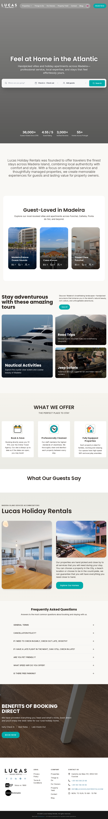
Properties (26, 10)
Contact (74, 10)
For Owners (51, 10)
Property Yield (63, 10)
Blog (81, 10)
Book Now (98, 10)
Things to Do (39, 10)
